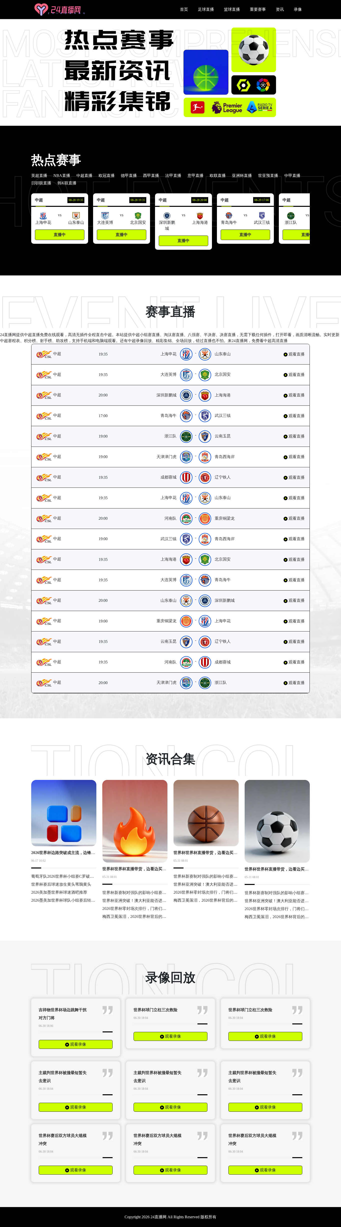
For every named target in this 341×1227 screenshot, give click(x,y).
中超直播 (84, 175)
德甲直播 (129, 175)
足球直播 (206, 9)
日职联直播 (41, 183)
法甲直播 (173, 175)
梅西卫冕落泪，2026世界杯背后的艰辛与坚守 (142, 916)
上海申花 (168, 354)
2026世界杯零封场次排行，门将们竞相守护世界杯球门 (150, 908)
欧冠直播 (107, 175)
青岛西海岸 (225, 457)
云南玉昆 (223, 436)
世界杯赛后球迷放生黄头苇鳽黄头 (61, 884)
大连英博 (168, 374)
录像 (298, 9)
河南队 (170, 518)
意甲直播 (195, 175)
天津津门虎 (166, 457)
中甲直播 (292, 175)
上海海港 (223, 395)
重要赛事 (258, 9)
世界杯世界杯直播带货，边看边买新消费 (138, 869)
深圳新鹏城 (166, 395)
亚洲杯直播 (242, 175)
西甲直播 (151, 175)
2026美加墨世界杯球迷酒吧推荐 (59, 892)
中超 (56, 354)
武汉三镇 (223, 415)
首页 (184, 9)
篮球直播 (232, 9)
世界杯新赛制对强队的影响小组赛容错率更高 (142, 892)
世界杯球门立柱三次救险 (155, 1010)
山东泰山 (223, 354)
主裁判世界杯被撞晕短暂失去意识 (63, 1077)
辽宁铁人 (223, 477)
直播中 (60, 235)
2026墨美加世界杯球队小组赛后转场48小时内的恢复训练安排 (85, 900)
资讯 (280, 9)
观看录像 (77, 1044)
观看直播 (296, 354)
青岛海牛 (168, 415)
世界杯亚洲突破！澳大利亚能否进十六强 (138, 900)
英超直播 (39, 175)
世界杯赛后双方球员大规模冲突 (63, 1139)
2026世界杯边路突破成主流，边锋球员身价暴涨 (73, 853)
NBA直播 (61, 175)
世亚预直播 (268, 175)
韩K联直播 (66, 183)
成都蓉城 (168, 477)
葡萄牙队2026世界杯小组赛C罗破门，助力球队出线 (76, 876)
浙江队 (170, 436)
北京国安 (223, 374)
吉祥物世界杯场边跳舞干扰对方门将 (63, 1014)
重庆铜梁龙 (225, 518)
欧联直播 (218, 175)
